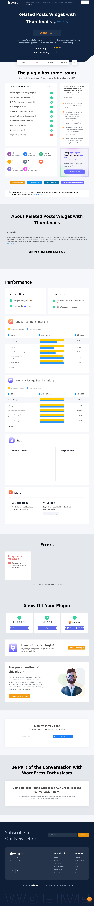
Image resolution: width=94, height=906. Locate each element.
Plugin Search (58, 869)
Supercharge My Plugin (20, 696)
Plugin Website (33, 182)
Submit (63, 736)
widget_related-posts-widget (51, 514)
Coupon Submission (59, 866)
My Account (29, 4)
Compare (50, 62)
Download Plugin (16, 182)
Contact (77, 873)
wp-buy (62, 22)
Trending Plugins (35, 2)
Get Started (85, 2)
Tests (37, 62)
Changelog (63, 62)
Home (28, 2)
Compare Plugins (45, 2)
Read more (34, 584)
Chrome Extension (59, 873)
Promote (60, 2)
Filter (52, 2)
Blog (56, 2)
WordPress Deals (68, 2)
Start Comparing (75, 648)
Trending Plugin (58, 863)
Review (23, 62)
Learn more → (37, 194)
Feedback (77, 866)
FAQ (76, 869)
